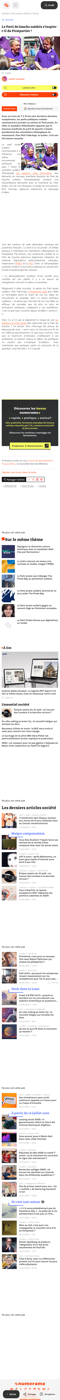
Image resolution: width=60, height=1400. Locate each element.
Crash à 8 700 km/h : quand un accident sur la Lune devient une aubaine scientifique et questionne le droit (38, 998)
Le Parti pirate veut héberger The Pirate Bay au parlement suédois (34, 577)
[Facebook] (30, 1389)
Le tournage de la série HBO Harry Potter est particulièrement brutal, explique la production (27, 737)
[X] (21, 1389)
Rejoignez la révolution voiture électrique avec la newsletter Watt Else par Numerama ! (35, 549)
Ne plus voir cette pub (13, 532)
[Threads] (48, 1389)
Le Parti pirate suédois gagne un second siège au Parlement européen (37, 607)
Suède (42, 485)
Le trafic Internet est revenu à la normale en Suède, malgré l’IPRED (35, 562)
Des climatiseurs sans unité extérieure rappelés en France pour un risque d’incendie (37, 1100)
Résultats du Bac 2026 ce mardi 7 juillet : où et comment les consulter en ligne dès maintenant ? (38, 1155)
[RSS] (39, 1389)
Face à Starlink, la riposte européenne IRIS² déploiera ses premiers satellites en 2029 (35, 893)
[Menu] (15, 5)
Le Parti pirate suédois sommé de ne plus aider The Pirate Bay (36, 592)
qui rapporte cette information (34, 173)
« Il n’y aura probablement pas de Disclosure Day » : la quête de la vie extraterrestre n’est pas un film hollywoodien (38, 1211)
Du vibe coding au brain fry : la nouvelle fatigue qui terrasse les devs (29, 722)
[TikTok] (16, 1389)
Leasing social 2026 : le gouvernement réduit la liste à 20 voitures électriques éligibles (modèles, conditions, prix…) (37, 1122)
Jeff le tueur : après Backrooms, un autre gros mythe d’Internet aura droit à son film (37, 859)
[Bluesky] (44, 1389)
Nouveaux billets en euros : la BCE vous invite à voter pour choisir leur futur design (27, 730)
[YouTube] (11, 1389)
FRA (31, 263)
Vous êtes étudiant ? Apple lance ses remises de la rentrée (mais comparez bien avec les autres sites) (38, 842)
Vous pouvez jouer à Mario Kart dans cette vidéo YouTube (35, 1137)
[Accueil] (6, 5)
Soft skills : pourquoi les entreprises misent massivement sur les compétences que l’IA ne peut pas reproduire (38, 976)
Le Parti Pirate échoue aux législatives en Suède (37, 621)
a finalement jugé (37, 291)
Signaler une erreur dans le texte (19, 472)
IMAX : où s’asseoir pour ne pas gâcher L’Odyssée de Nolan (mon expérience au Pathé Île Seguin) (30, 744)
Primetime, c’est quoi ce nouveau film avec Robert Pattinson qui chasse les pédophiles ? (37, 959)
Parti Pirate (28, 485)
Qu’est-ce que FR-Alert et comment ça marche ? (38, 1030)
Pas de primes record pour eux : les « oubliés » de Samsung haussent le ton (38, 1189)
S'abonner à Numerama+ (27, 445)
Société (9, 19)
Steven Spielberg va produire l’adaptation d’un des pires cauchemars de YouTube (34, 1245)
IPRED (19, 263)
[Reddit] (34, 1389)
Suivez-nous (9, 108)
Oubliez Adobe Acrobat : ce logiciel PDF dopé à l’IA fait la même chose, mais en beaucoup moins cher (29, 692)
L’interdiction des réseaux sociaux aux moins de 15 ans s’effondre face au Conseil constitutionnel (38, 820)
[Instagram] (25, 1389)
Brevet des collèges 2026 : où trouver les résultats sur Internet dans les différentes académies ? (36, 1172)
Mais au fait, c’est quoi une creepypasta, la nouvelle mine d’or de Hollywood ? (37, 1228)
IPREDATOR (10, 485)
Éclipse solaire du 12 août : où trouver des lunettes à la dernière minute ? (34, 711)
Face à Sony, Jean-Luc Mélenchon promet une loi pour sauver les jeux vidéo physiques (38, 1261)
